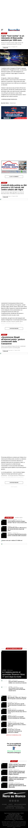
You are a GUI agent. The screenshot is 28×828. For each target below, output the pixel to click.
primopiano (13, 103)
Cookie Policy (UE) (9, 807)
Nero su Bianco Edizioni (20, 804)
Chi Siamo (4, 804)
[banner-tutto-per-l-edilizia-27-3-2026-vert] (11, 540)
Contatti (10, 804)
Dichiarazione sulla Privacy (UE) (15, 806)
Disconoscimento (20, 807)
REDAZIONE (5, 47)
